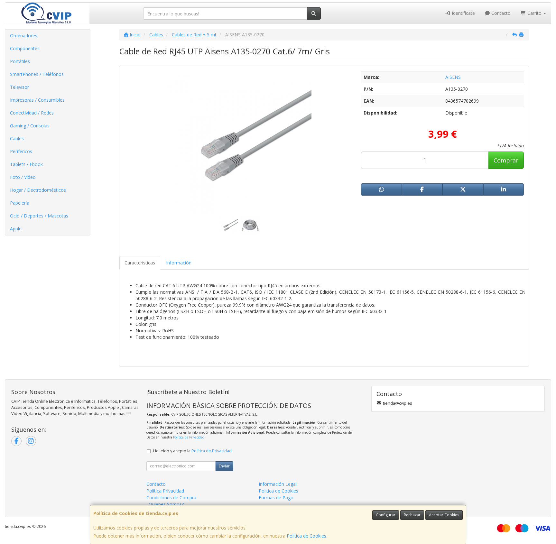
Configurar (385, 515)
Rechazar (412, 515)
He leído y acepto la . (193, 451)
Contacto (500, 13)
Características (140, 263)
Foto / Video (23, 177)
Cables (17, 138)
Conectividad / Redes (32, 113)
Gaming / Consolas (30, 126)
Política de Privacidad (188, 437)
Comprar (506, 160)
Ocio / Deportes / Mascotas (39, 216)
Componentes (25, 48)
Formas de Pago (276, 497)
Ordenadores (23, 35)
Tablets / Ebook (26, 164)
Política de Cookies (306, 536)
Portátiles (20, 61)
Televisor (19, 87)
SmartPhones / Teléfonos (37, 74)
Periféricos (21, 151)
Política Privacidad (165, 491)
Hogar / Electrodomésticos (38, 190)
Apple (16, 229)
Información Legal (278, 484)
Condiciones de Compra (171, 497)
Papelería (19, 203)
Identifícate (462, 13)
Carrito (534, 13)
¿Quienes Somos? (165, 504)
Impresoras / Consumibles (37, 100)
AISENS (453, 77)
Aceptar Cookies (444, 515)
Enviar (224, 466)
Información (178, 263)
